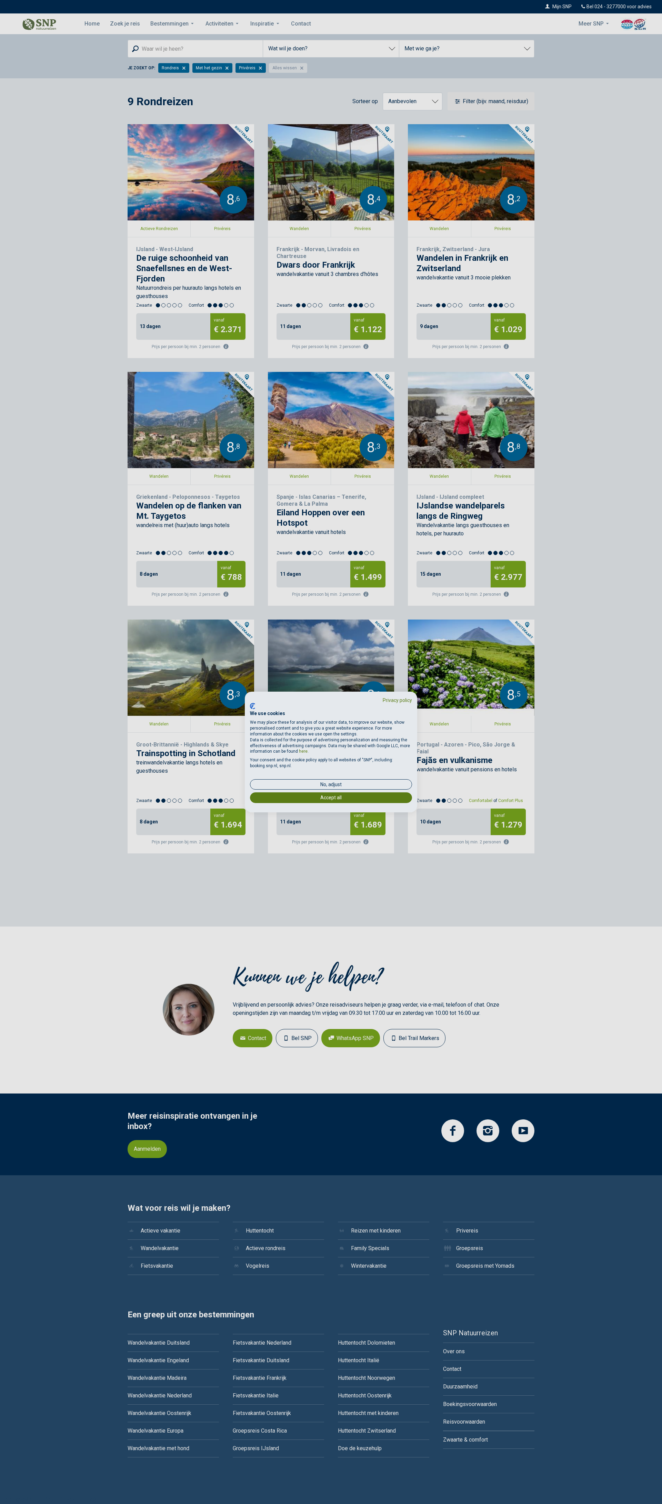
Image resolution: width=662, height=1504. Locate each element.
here (303, 751)
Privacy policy (397, 700)
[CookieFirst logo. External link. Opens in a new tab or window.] (252, 706)
